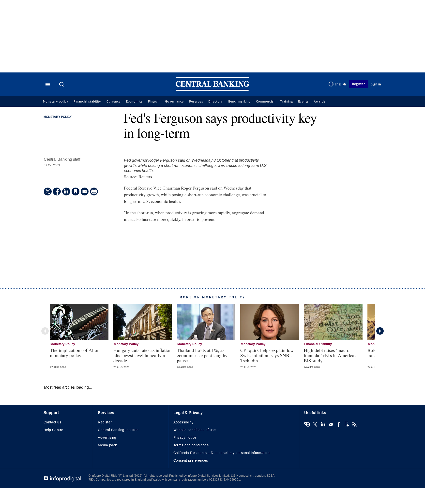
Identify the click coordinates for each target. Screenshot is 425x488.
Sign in (376, 84)
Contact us (52, 422)
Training (286, 101)
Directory (215, 101)
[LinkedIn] (66, 191)
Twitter (315, 424)
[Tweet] (48, 191)
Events (303, 101)
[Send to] (85, 191)
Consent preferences (190, 460)
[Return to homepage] (212, 89)
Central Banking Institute (118, 430)
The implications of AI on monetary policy (75, 353)
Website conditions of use (194, 430)
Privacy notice (185, 437)
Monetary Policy (58, 117)
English (340, 84)
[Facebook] (57, 191)
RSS (354, 424)
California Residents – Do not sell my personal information (221, 453)
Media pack (107, 445)
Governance (174, 101)
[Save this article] (75, 191)
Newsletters (331, 424)
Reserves (196, 101)
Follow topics (307, 424)
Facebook (339, 424)
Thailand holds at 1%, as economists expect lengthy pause (202, 355)
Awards (319, 101)
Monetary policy (55, 101)
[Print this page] (94, 191)
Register (358, 84)
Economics (134, 101)
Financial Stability (318, 344)
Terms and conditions (191, 445)
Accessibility (183, 422)
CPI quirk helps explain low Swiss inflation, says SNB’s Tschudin (267, 355)
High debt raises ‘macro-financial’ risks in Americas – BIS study (332, 355)
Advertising (107, 437)
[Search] (62, 85)
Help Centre (53, 430)
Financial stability (87, 101)
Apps (346, 424)
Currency (113, 101)
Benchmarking (239, 101)
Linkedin (323, 424)
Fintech (154, 101)
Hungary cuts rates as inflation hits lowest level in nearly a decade (142, 355)
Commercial (265, 101)
